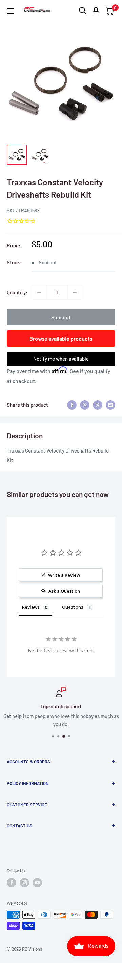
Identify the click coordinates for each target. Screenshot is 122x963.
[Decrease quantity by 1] (39, 292)
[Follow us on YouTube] (37, 882)
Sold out (61, 317)
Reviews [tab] (31, 607)
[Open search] (82, 10)
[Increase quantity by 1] (75, 292)
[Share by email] (110, 405)
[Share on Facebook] (72, 405)
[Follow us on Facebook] (11, 882)
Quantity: (17, 292)
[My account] (96, 10)
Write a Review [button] (64, 575)
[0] (109, 11)
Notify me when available (61, 359)
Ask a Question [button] (64, 591)
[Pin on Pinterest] (84, 405)
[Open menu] (10, 11)
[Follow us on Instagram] (24, 882)
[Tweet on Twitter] (97, 405)
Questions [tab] (72, 607)
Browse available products (61, 338)
